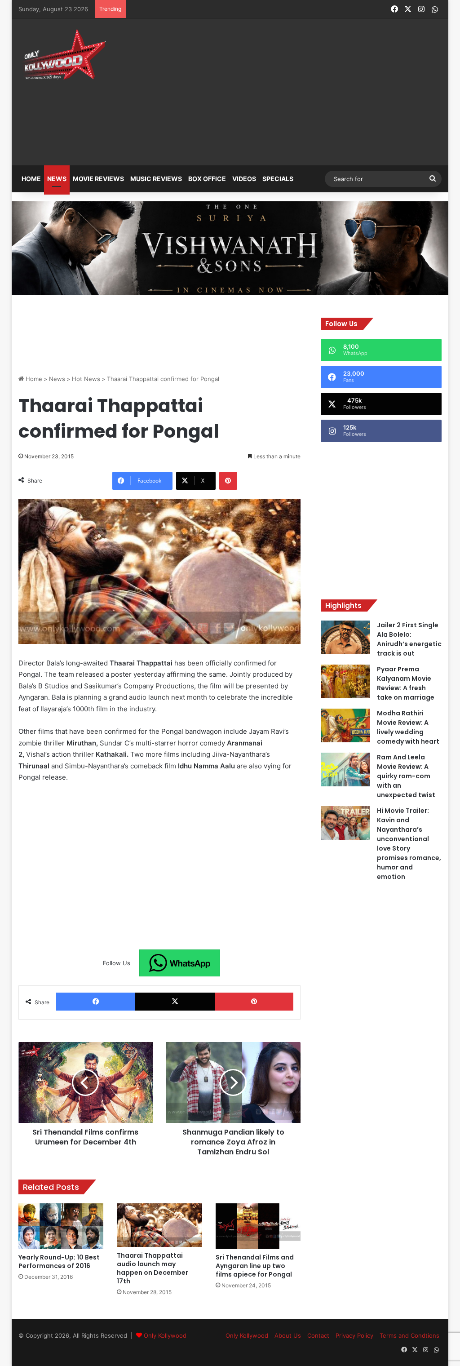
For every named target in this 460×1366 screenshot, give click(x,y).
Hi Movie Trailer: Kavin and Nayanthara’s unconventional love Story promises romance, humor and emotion (409, 843)
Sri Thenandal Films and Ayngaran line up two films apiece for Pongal (255, 1266)
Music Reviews (156, 178)
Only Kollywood (165, 1335)
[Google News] (179, 962)
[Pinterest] (228, 481)
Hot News (86, 378)
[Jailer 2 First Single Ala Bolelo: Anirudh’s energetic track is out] (345, 637)
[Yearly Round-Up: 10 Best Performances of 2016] (61, 1226)
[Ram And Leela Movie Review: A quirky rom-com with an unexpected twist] (345, 769)
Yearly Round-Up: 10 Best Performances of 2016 (59, 1261)
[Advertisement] (312, 86)
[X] (175, 1002)
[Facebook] (96, 1002)
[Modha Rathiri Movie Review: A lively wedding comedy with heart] (345, 725)
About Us (287, 1335)
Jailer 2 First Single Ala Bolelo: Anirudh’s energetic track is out (409, 639)
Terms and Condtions (409, 1335)
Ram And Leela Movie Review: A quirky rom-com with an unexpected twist (406, 776)
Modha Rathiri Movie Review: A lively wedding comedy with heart (408, 727)
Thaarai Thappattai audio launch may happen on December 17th (152, 1268)
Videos (244, 178)
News (56, 178)
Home (31, 178)
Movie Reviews (98, 178)
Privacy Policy (354, 1335)
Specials (277, 178)
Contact (318, 1335)
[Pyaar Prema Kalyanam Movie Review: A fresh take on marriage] (345, 681)
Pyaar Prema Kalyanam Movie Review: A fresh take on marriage (405, 683)
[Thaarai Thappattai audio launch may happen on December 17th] (159, 1225)
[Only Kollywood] (63, 54)
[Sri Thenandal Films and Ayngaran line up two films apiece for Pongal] (258, 1226)
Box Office (207, 178)
